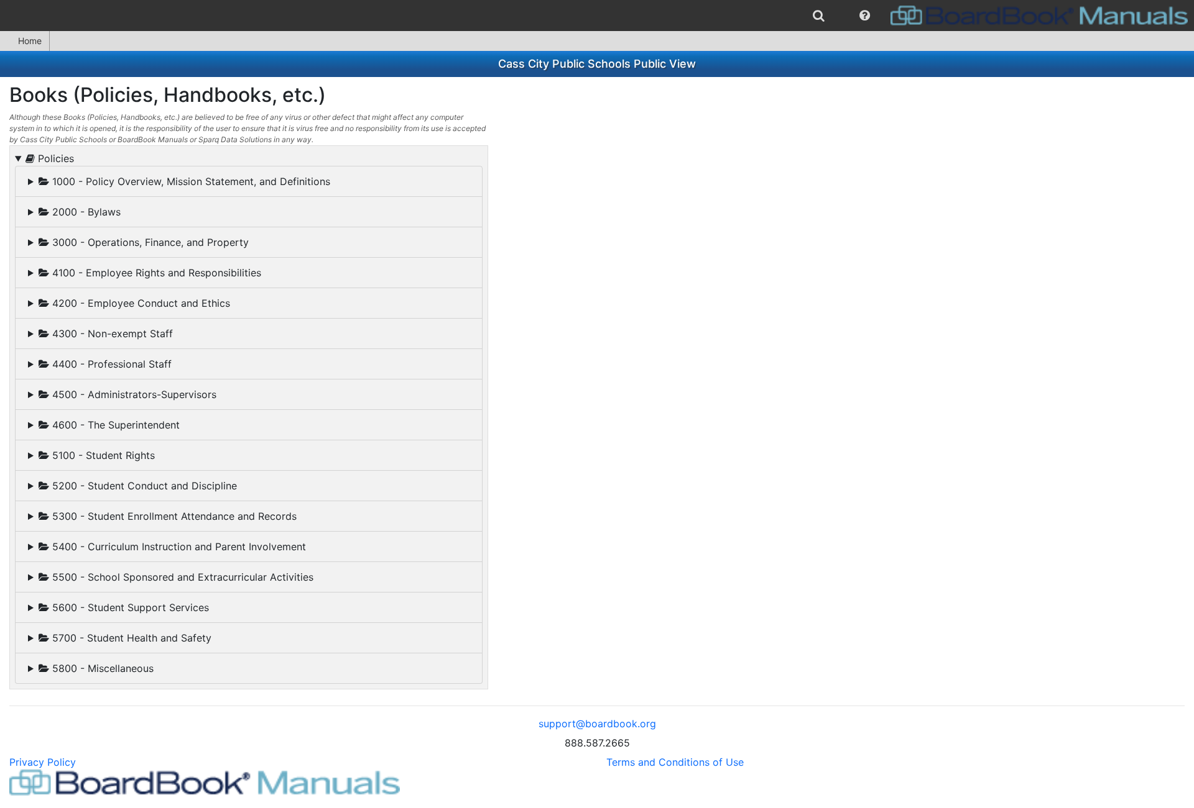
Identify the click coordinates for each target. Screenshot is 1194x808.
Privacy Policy (42, 762)
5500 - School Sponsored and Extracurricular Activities (181, 577)
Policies (54, 158)
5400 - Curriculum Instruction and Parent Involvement (177, 546)
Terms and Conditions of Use (675, 762)
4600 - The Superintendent (114, 425)
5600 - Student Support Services (129, 607)
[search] (818, 15)
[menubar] (597, 15)
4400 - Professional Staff (110, 364)
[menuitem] (818, 15)
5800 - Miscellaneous (101, 668)
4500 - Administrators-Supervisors (132, 394)
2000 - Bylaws (85, 212)
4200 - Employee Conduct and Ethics (139, 303)
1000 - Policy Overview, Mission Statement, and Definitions (189, 181)
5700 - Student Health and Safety (130, 638)
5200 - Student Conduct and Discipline (143, 485)
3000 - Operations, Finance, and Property (149, 242)
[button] (864, 15)
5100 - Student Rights (102, 455)
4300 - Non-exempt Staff (111, 333)
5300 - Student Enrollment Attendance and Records (173, 516)
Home (30, 40)
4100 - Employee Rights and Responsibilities (155, 272)
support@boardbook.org (597, 723)
